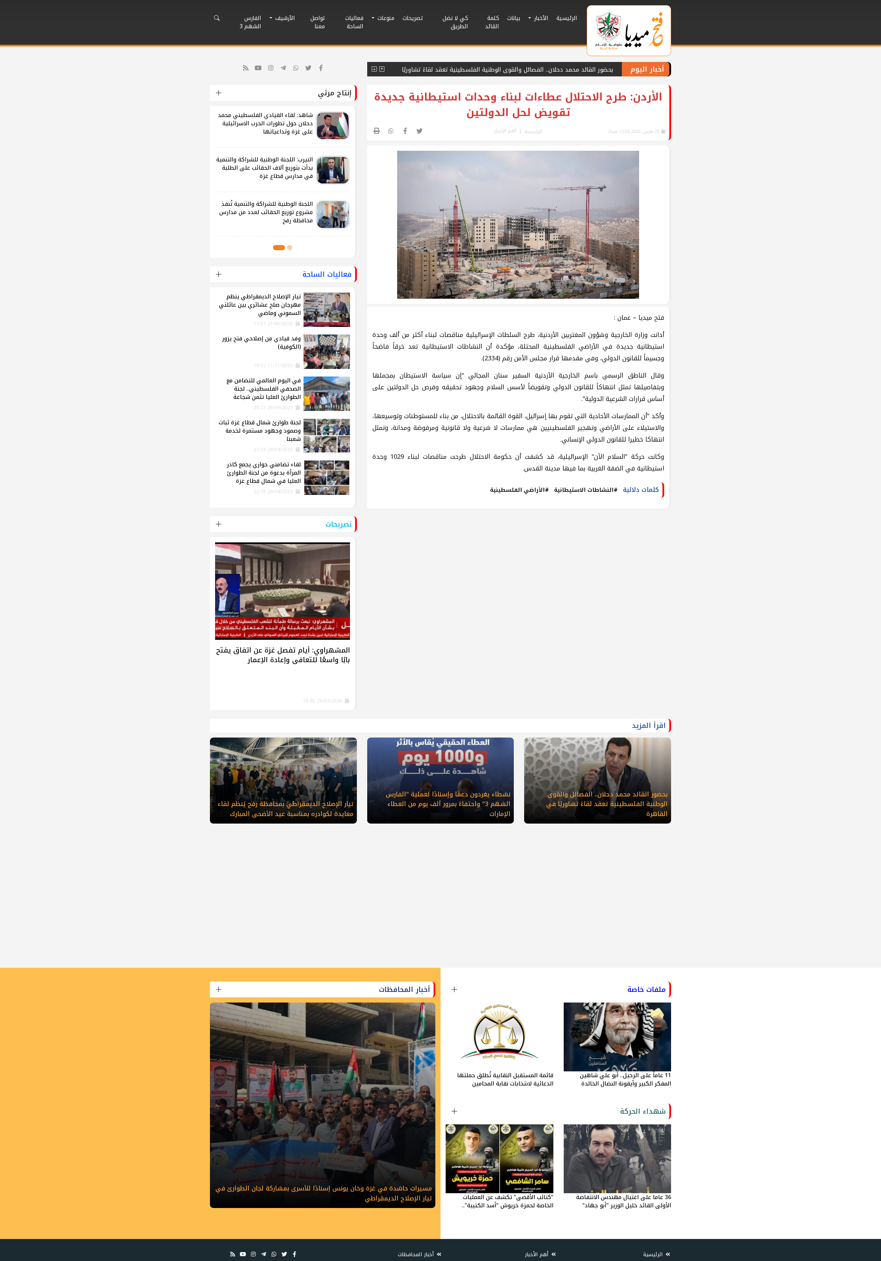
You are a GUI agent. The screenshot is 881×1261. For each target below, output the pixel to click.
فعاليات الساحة (354, 22)
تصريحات (413, 18)
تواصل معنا (317, 22)
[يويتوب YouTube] (258, 68)
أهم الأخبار (537, 1254)
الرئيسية (566, 18)
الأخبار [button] (540, 18)
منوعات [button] (385, 18)
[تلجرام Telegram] (283, 68)
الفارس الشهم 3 (250, 22)
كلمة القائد (492, 22)
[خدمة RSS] (246, 68)
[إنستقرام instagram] (271, 68)
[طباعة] (377, 131)
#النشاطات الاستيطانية (586, 490)
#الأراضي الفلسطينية (519, 490)
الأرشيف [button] (284, 18)
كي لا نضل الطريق (455, 22)
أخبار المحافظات (417, 1254)
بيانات (513, 18)
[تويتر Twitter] (308, 68)
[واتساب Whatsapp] (296, 68)
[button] (289, 247)
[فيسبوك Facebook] (321, 68)
